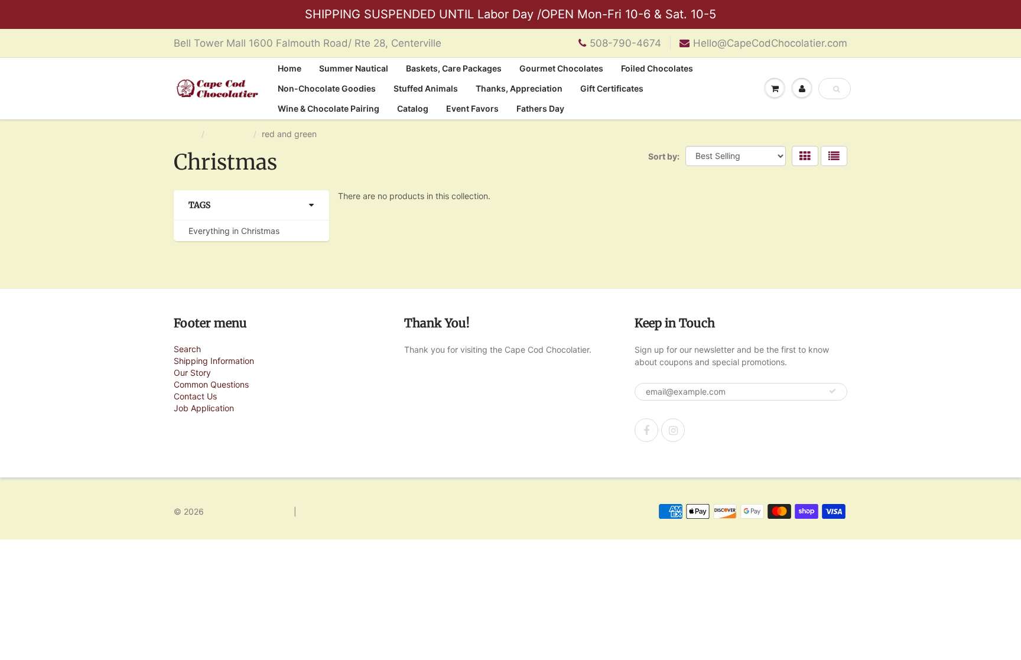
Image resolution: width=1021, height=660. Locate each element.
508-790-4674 (625, 43)
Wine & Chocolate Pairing (328, 108)
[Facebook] (646, 430)
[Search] (836, 89)
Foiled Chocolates (657, 68)
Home (289, 68)
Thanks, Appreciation (519, 88)
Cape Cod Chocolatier (248, 511)
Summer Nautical (353, 68)
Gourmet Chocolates (561, 68)
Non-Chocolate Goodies (327, 88)
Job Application (204, 408)
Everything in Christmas (233, 231)
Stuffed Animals (426, 88)
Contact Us (195, 396)
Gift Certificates (611, 88)
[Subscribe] (832, 391)
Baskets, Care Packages (454, 68)
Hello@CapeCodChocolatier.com (770, 43)
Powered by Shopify (338, 511)
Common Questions (211, 384)
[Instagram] (673, 430)
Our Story (192, 373)
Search (187, 349)
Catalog (412, 108)
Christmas (229, 134)
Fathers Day (540, 108)
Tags (199, 205)
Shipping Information (214, 361)
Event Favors (472, 108)
